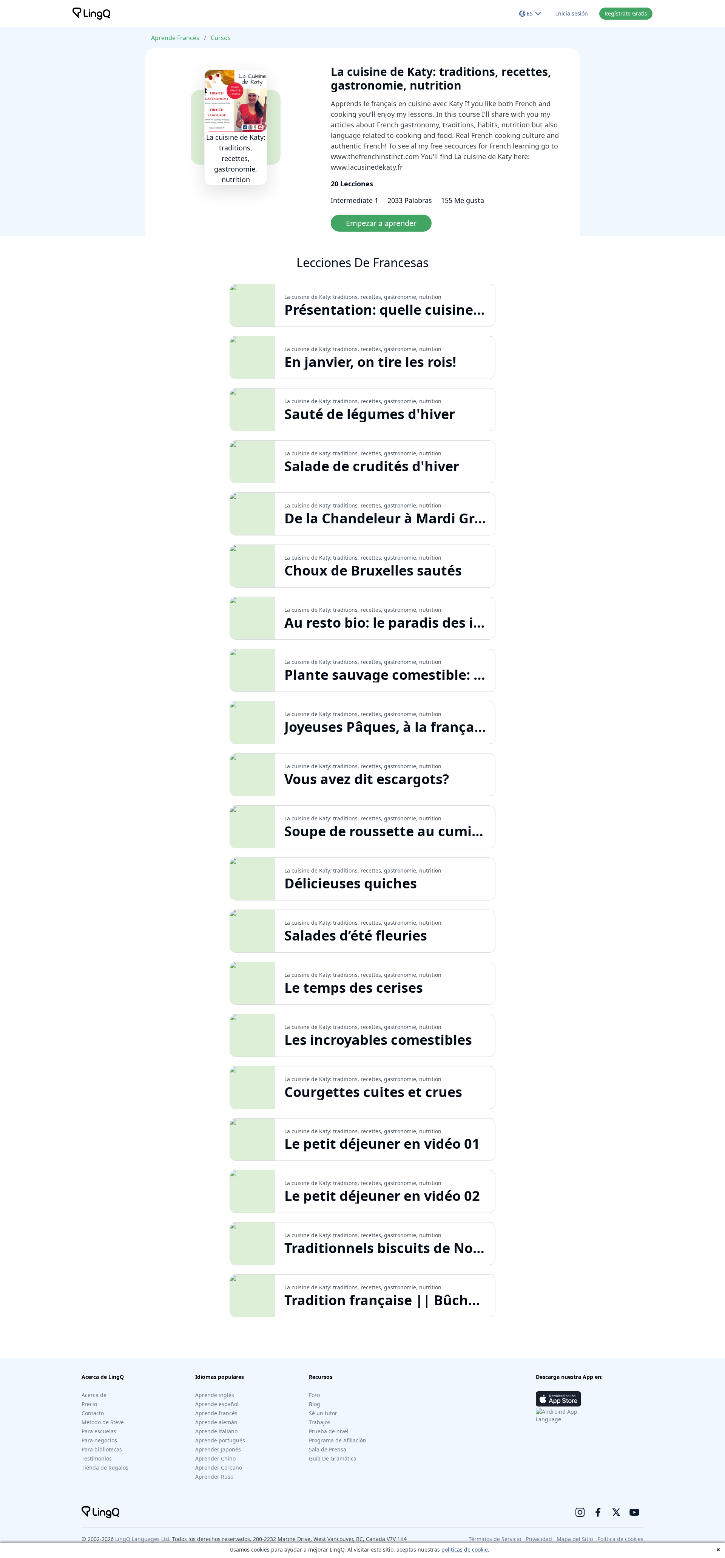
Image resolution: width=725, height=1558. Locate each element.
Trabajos (319, 1422)
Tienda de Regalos (105, 1467)
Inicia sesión (572, 13)
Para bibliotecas (102, 1449)
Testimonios (97, 1458)
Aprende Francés (175, 38)
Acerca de (94, 1395)
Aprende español (217, 1404)
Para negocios (99, 1440)
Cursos (221, 38)
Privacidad (539, 1539)
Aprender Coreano (218, 1467)
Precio (89, 1404)
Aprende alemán (216, 1422)
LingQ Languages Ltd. (143, 1539)
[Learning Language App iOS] (558, 1398)
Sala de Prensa (327, 1449)
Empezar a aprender (381, 223)
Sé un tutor (323, 1413)
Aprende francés (216, 1413)
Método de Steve (103, 1422)
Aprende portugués (220, 1440)
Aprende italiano (216, 1431)
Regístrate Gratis (626, 13)
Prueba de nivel (329, 1431)
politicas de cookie (464, 1549)
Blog (314, 1404)
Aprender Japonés (218, 1449)
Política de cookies (620, 1539)
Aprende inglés (214, 1395)
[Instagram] (580, 1512)
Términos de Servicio (495, 1539)
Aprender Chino (215, 1458)
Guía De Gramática (332, 1458)
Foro (314, 1395)
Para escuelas (99, 1431)
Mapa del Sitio (575, 1539)
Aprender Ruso (214, 1476)
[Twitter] (616, 1512)
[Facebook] (598, 1512)
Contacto (93, 1413)
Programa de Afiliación (337, 1440)
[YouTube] (634, 1512)
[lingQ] (91, 14)
